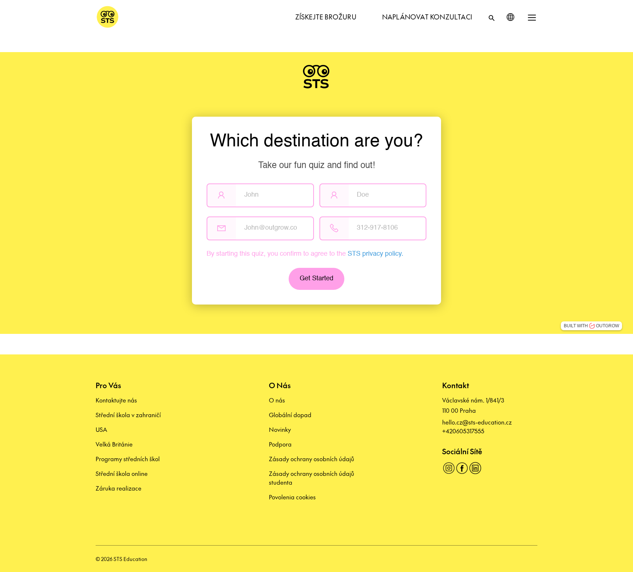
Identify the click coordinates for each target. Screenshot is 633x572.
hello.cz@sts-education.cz (477, 422)
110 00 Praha (459, 410)
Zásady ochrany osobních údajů (311, 459)
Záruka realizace (118, 488)
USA (101, 429)
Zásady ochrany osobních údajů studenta (311, 477)
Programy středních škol (128, 459)
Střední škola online (122, 473)
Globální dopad (290, 415)
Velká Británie (114, 444)
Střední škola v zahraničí (128, 415)
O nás (277, 400)
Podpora (280, 444)
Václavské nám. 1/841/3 (473, 400)
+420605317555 (463, 431)
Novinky (280, 429)
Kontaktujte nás (116, 400)
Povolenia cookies (292, 497)
